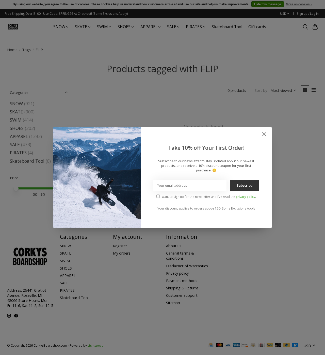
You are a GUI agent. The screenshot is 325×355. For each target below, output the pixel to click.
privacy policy (245, 197)
